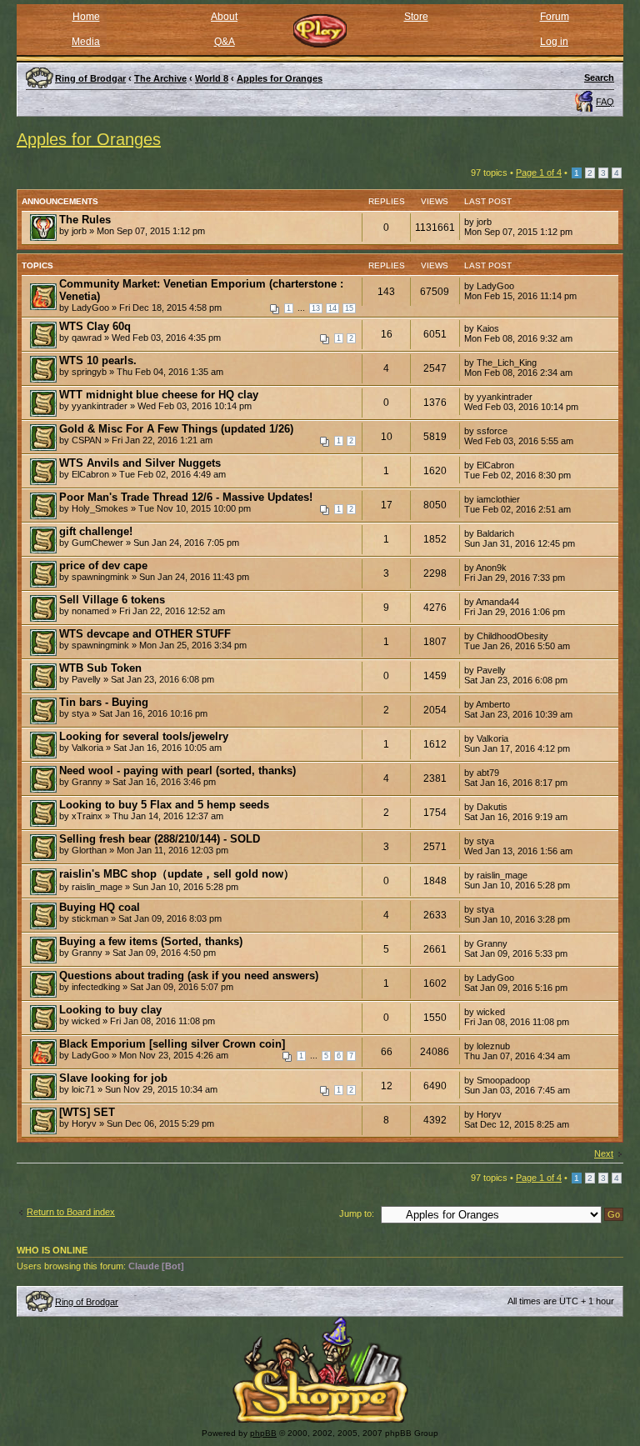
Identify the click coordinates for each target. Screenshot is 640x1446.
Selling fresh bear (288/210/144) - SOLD (159, 839)
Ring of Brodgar (86, 1302)
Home (86, 17)
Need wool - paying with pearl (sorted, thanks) (177, 770)
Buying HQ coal (99, 907)
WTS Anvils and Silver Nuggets (140, 463)
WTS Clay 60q (95, 326)
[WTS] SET (87, 1112)
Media (86, 42)
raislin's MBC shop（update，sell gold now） (176, 874)
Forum (554, 17)
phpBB (263, 1433)
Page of (539, 173)
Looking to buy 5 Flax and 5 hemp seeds (164, 804)
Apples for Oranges (89, 139)
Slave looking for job (113, 1078)
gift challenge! (95, 531)
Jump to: (356, 1213)
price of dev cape (103, 565)
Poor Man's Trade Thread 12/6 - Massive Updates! (185, 497)
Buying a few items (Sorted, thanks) (150, 941)
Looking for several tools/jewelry (143, 736)
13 (316, 308)
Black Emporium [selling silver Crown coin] (172, 1044)
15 (349, 308)
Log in (554, 42)
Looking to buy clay (110, 1009)
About (224, 17)
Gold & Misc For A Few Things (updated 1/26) (176, 429)
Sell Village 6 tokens (112, 599)
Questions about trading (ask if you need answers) (188, 975)
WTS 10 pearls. (98, 360)
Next (603, 1153)
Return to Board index (71, 1212)
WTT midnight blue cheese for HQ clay (158, 394)
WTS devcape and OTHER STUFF (145, 634)
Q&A (224, 42)
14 (332, 308)
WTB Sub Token (100, 668)
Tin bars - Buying (103, 702)
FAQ (605, 102)
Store (416, 17)
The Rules (85, 219)
